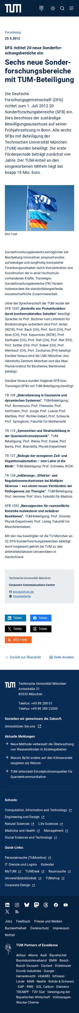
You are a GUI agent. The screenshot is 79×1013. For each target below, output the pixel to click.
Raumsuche (58, 871)
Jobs (8, 921)
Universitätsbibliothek (21, 878)
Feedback (23, 921)
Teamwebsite (22, 596)
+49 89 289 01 (41, 703)
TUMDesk (33, 871)
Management (54, 831)
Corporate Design (18, 885)
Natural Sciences (17, 824)
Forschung (13, 32)
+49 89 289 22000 (44, 709)
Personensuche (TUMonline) (26, 858)
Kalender (47, 864)
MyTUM (11, 871)
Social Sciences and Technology (29, 837)
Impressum (61, 928)
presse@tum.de (23, 591)
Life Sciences (48, 824)
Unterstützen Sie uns (20, 726)
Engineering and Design (23, 817)
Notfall (10, 935)
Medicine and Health (20, 831)
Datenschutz (39, 928)
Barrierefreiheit (15, 928)
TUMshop (53, 878)
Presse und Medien (48, 921)
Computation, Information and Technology (36, 810)
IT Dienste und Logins (21, 864)
